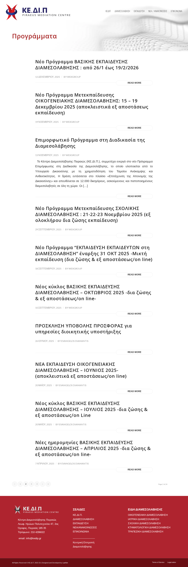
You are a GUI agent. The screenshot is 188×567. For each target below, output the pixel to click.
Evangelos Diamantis (74, 340)
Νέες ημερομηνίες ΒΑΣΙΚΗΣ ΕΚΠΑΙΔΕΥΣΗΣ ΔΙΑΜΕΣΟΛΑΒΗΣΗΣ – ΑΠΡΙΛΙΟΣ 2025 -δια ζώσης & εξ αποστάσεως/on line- (93, 448)
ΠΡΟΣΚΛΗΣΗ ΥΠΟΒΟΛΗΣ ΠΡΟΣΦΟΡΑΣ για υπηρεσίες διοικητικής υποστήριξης (83, 329)
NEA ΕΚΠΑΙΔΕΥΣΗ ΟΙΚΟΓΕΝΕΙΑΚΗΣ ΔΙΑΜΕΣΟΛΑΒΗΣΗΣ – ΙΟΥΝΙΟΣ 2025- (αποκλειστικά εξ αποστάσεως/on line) (81, 370)
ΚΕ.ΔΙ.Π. (77, 515)
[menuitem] (108, 11)
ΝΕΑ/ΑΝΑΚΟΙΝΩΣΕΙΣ (85, 527)
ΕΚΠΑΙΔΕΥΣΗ (80, 523)
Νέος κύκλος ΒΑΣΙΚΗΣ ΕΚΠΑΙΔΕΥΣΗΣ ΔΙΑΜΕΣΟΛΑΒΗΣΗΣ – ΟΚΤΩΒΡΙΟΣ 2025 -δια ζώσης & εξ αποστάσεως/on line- (93, 292)
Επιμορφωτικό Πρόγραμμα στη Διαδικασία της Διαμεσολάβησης (90, 143)
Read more (134, 83)
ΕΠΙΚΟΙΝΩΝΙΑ (81, 531)
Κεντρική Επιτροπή (83, 542)
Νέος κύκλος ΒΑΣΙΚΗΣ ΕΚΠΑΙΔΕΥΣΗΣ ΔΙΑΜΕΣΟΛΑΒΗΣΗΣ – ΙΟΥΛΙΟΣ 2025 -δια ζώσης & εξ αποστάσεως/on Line (91, 409)
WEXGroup (74, 76)
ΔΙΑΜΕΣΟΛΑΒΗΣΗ (83, 519)
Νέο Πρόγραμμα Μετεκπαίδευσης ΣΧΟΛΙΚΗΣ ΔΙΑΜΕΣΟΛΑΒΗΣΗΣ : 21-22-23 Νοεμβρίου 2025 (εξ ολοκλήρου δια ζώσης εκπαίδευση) (93, 214)
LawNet (65, 563)
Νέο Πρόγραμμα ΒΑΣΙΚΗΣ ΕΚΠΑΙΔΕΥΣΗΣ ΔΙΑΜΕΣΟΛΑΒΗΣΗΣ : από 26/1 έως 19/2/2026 (87, 64)
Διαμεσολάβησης (82, 546)
